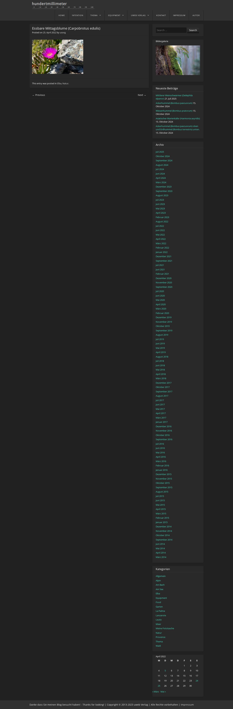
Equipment (114, 15)
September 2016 (164, 439)
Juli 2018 (160, 360)
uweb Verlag (138, 15)
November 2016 (164, 430)
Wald (158, 645)
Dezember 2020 (163, 278)
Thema (94, 15)
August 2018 (162, 356)
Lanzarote (161, 615)
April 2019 (161, 352)
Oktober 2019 (163, 326)
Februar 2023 (162, 217)
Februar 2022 (162, 247)
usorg (63, 32)
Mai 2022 (160, 234)
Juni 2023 (160, 204)
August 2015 (162, 491)
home (62, 15)
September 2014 (164, 539)
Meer (158, 624)
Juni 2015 (160, 500)
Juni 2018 (160, 365)
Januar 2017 (162, 421)
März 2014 (161, 557)
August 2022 (162, 221)
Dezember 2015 (163, 474)
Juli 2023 (160, 199)
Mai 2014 (160, 548)
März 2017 (161, 417)
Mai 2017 (160, 408)
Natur (65, 83)
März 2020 (161, 308)
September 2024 (164, 160)
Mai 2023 (160, 208)
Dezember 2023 (163, 186)
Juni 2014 (160, 543)
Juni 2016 (160, 448)
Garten (159, 606)
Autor (196, 15)
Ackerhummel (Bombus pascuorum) (174, 103)
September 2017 (164, 391)
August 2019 (162, 334)
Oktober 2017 (163, 387)
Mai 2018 (160, 369)
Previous (38, 95)
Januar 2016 (162, 469)
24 (197, 680)
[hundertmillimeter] (64, 7)
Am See (159, 589)
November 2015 (164, 478)
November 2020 (164, 282)
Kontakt (161, 15)
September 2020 (164, 286)
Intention (77, 15)
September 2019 (164, 330)
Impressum (179, 15)
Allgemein (161, 576)
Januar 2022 (162, 252)
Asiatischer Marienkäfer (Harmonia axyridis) (178, 118)
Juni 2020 (160, 295)
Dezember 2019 (163, 317)
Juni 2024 (160, 173)
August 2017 (162, 395)
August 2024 (162, 164)
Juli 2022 (160, 225)
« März (155, 691)
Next (142, 95)
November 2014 (164, 530)
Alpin (158, 580)
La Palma (160, 610)
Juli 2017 (160, 400)
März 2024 (161, 182)
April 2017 (161, 413)
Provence (160, 637)
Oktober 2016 (163, 435)
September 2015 (164, 487)
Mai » (163, 691)
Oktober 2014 (163, 535)
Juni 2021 (160, 269)
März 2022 (161, 243)
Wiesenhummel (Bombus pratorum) (174, 110)
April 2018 (161, 374)
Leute (159, 619)
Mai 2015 (160, 504)
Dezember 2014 (163, 526)
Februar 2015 (162, 517)
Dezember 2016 (163, 426)
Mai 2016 (160, 452)
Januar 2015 (162, 522)
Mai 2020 (160, 299)
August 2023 (162, 195)
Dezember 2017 (163, 382)
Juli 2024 (160, 169)
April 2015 (161, 509)
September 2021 (164, 260)
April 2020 (161, 304)
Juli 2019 (160, 339)
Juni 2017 (160, 404)
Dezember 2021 (163, 256)
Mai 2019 (160, 347)
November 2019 (164, 321)
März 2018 (161, 378)
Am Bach (160, 584)
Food (158, 602)
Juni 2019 (160, 343)
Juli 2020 (160, 291)
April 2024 (161, 177)
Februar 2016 (162, 465)
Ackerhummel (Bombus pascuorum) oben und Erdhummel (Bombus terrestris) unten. (178, 128)
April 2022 (161, 238)
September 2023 (164, 191)
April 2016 (161, 456)
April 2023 (161, 212)
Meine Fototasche (165, 628)
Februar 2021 (162, 273)
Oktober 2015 (163, 482)
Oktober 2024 (163, 156)
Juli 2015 (160, 496)
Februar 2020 (162, 313)
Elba (59, 83)
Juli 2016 (160, 443)
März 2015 (161, 513)
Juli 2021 (160, 265)
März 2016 (161, 461)
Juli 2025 (160, 151)
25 (159, 685)
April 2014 (161, 552)
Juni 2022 (160, 230)
